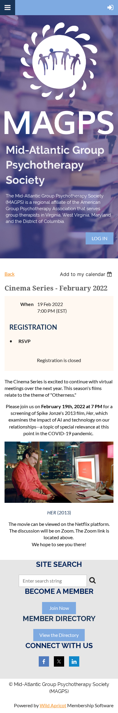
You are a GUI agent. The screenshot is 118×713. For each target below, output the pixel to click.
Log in (99, 238)
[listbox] (86, 274)
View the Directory (59, 635)
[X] (59, 661)
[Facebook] (44, 661)
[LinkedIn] (74, 661)
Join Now (59, 608)
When (27, 304)
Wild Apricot (53, 705)
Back (10, 274)
